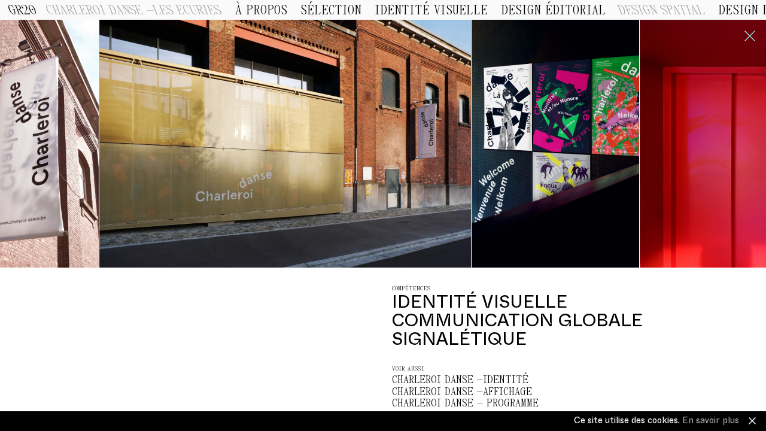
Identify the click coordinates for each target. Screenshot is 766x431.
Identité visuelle (431, 10)
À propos (261, 10)
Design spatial (661, 10)
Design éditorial (553, 10)
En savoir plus (710, 420)
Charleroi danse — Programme (465, 403)
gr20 (23, 10)
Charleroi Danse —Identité (460, 380)
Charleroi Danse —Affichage (462, 392)
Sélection (330, 10)
